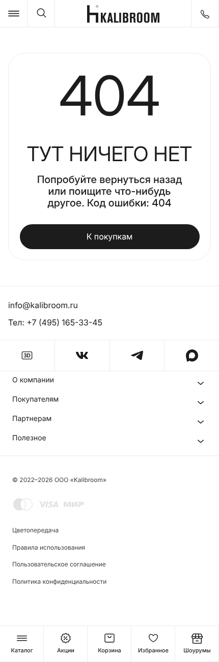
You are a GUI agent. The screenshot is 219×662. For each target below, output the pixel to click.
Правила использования (48, 547)
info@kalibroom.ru (43, 305)
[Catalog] (14, 13)
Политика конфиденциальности (59, 581)
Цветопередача (35, 530)
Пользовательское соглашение (59, 564)
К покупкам (110, 236)
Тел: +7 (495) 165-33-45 (55, 322)
